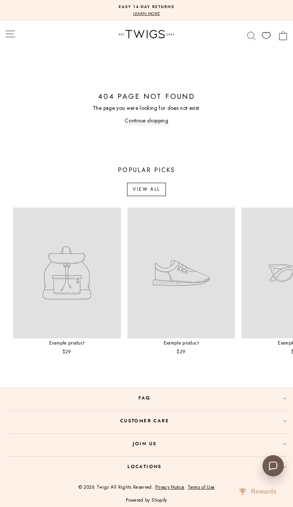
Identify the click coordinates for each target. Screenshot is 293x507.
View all (146, 189)
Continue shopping (146, 120)
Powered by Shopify (146, 500)
